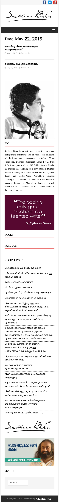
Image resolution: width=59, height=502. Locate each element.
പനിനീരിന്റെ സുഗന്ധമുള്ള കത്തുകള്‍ (25, 298)
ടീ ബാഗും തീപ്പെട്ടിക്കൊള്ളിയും (21, 64)
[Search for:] (18, 483)
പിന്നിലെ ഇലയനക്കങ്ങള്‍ (18, 287)
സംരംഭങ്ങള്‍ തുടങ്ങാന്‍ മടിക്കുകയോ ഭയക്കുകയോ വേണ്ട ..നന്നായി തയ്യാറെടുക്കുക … (25, 404)
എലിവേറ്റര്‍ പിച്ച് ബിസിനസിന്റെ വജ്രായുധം (28, 292)
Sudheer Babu (26, 53)
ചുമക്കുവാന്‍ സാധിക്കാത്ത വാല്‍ (23, 268)
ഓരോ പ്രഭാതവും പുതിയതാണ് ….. (24, 413)
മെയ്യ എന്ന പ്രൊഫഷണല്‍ (19, 282)
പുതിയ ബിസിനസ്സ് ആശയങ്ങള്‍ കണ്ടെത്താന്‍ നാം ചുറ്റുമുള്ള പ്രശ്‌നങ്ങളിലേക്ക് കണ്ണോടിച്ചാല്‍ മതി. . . (26, 348)
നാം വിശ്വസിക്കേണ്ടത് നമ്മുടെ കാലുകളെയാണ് (21, 48)
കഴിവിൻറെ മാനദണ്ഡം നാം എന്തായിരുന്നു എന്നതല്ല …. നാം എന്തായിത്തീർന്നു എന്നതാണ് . (28, 319)
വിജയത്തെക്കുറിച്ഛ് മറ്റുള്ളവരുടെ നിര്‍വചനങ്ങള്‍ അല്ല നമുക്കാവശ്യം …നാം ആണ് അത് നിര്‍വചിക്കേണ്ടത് (27, 307)
